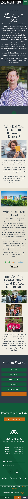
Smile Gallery (14, 384)
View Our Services (14, 394)
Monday (7, 447)
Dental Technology (14, 389)
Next (20, 461)
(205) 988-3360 (14, 438)
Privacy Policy (14, 488)
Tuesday (7, 449)
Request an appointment (14, 419)
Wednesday (8, 451)
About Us (14, 369)
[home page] (10, 2)
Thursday (7, 453)
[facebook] (10, 472)
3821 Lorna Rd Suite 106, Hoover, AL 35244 (14, 441)
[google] (16, 472)
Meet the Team (14, 374)
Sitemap (23, 486)
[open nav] (25, 2)
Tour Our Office (14, 379)
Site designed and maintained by (11, 492)
